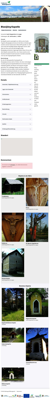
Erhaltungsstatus (6, 104)
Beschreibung (5, 109)
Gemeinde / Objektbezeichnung (10, 84)
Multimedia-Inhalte (7, 119)
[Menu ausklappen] (48, 2)
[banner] (6, 3)
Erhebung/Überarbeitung (8, 129)
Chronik (4, 114)
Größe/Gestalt (6, 99)
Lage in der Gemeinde (7, 89)
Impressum (19, 391)
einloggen (12, 165)
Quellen (4, 124)
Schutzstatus (5, 94)
